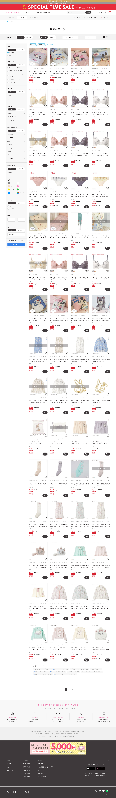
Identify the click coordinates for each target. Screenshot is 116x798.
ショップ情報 (42, 776)
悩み (95, 17)
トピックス (107, 17)
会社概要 (40, 764)
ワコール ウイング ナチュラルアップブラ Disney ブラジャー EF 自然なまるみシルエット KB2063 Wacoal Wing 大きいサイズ (38, 278)
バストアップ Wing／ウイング (43, 674)
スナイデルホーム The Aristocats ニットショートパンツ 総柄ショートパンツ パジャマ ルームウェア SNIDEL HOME (80, 566)
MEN (10, 55)
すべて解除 (50, 44)
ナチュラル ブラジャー (41, 672)
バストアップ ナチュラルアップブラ (65, 674)
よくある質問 (26, 773)
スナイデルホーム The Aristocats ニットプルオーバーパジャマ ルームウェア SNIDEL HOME (38, 649)
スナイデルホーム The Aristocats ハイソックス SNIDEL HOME (80, 484)
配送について (26, 770)
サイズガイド (26, 764)
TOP (7, 21)
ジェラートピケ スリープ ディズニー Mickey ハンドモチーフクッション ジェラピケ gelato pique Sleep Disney (38, 319)
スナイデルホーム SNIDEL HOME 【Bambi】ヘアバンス (80, 401)
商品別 (52, 37)
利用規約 (40, 773)
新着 (91, 17)
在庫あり (28, 37)
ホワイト (21, 183)
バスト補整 (10, 134)
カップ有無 (10, 138)
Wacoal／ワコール (14, 79)
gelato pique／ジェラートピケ (17, 71)
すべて (12, 49)
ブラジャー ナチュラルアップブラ (92, 672)
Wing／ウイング (14, 82)
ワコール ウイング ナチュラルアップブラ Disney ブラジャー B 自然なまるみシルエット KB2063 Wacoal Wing (38, 154)
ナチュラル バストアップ (58, 672)
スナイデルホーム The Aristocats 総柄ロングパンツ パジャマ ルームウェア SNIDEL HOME (59, 525)
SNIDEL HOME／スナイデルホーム (16, 75)
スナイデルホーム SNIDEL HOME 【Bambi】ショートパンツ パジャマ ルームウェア (80, 443)
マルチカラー (21, 193)
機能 (8, 141)
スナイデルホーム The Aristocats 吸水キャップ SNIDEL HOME (101, 649)
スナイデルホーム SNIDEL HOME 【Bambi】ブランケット (38, 443)
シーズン (9, 151)
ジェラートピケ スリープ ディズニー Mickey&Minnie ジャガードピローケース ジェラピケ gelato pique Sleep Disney (80, 72)
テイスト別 (10, 158)
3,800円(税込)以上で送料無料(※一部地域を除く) (58, 1)
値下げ (11, 206)
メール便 (12, 209)
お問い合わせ (26, 776)
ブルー (12, 192)
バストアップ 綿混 (74, 672)
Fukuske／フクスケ (14, 68)
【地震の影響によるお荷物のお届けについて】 (58, 3)
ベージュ (13, 186)
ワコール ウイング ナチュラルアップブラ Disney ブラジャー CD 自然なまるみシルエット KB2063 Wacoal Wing (38, 113)
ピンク (21, 186)
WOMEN (11, 52)
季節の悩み (10, 144)
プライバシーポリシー (44, 770)
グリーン (21, 189)
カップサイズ (11, 113)
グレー (12, 183)
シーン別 (9, 148)
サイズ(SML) (10, 120)
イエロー (13, 189)
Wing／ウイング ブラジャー (43, 669)
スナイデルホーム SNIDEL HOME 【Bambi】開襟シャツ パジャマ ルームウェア (101, 360)
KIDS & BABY (11, 770)
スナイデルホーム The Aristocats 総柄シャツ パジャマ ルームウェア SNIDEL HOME (59, 607)
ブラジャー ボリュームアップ (80, 669)
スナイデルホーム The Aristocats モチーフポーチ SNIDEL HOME (38, 566)
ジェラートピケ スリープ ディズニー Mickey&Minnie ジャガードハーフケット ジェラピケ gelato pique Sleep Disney (38, 72)
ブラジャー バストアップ (61, 669)
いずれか (20, 49)
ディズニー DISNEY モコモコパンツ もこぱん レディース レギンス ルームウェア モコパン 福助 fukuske (80, 237)
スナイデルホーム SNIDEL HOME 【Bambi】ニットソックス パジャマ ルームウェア (38, 484)
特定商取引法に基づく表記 (45, 767)
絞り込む (16, 244)
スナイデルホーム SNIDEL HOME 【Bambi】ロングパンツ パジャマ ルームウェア (38, 360)
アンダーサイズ (11, 117)
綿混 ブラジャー (96, 669)
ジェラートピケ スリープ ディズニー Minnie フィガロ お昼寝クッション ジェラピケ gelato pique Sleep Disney (101, 319)
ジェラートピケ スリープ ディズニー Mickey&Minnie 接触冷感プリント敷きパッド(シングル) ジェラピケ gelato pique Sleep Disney (38, 237)
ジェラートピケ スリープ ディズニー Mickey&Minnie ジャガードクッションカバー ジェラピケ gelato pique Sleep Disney (59, 319)
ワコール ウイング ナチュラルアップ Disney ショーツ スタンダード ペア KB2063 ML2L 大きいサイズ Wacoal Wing (38, 196)
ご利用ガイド (26, 767)
